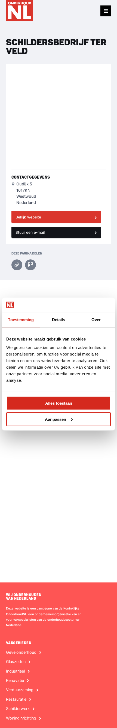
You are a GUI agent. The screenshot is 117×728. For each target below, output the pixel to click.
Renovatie (15, 680)
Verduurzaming (19, 690)
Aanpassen (55, 419)
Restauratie (16, 699)
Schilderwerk (18, 709)
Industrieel (15, 671)
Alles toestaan (58, 403)
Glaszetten (16, 662)
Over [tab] (96, 319)
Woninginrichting (21, 718)
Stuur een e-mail (30, 232)
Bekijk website (28, 217)
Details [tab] (58, 319)
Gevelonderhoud (21, 652)
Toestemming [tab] (21, 319)
